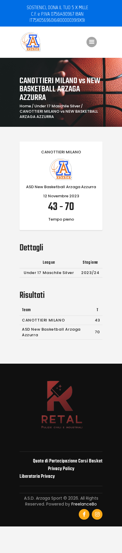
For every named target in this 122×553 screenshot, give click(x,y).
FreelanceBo (84, 504)
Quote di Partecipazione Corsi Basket (67, 461)
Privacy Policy (61, 469)
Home (25, 106)
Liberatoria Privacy (37, 476)
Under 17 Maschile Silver (57, 106)
